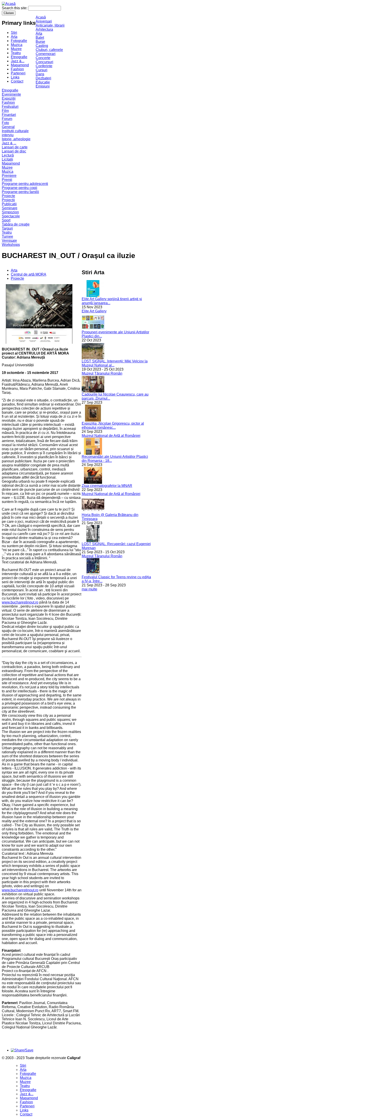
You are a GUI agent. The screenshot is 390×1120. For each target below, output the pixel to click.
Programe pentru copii (19, 188)
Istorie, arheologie (16, 139)
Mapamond (20, 65)
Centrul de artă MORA (28, 274)
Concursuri (44, 62)
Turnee (7, 236)
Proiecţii (8, 200)
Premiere (9, 175)
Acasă (41, 17)
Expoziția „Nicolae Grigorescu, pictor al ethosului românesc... (113, 425)
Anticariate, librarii (50, 25)
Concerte (43, 58)
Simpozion (10, 212)
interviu (8, 135)
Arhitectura (44, 29)
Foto (5, 123)
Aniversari (44, 21)
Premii (7, 180)
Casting (42, 46)
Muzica (16, 45)
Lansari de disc (14, 151)
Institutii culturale (15, 131)
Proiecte (8, 196)
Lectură (8, 155)
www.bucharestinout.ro (20, 602)
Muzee (16, 49)
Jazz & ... (9, 143)
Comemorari (46, 54)
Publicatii (9, 204)
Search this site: (15, 8)
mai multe (89, 589)
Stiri (14, 33)
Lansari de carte (15, 147)
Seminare (9, 208)
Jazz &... (17, 61)
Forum (7, 119)
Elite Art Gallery (94, 311)
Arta (14, 37)
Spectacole (11, 216)
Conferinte (44, 66)
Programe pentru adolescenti (25, 184)
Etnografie (19, 57)
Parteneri (18, 73)
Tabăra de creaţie (16, 224)
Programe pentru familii (20, 192)
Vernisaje (9, 240)
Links (15, 77)
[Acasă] (9, 4)
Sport (6, 220)
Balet (40, 37)
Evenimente (11, 94)
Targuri (7, 228)
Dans (40, 74)
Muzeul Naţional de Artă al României (111, 436)
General (8, 127)
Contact (17, 81)
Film (5, 111)
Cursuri (41, 70)
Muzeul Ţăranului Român (102, 373)
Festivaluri (10, 106)
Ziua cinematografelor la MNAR (107, 486)
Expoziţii (9, 98)
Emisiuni (43, 86)
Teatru (16, 53)
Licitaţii (7, 159)
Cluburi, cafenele (49, 50)
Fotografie (19, 41)
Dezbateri (43, 78)
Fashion (17, 69)
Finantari (9, 115)
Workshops (11, 245)
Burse (40, 42)
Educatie (43, 82)
